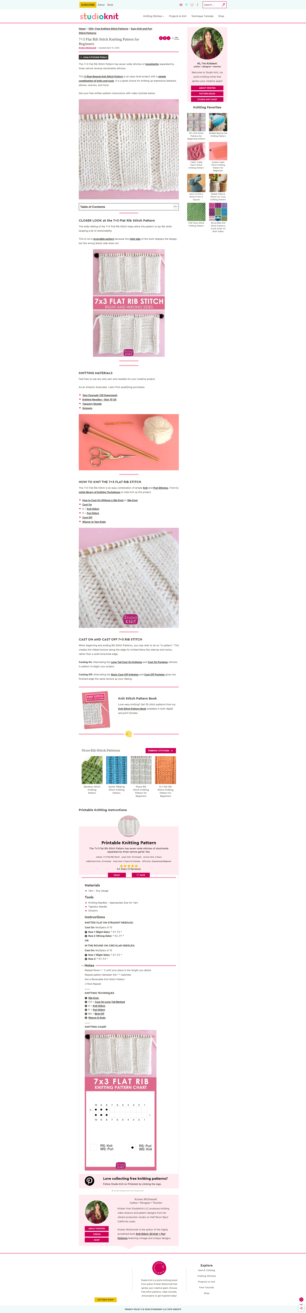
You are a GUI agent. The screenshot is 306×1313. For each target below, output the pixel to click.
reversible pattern (103, 238)
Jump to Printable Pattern (95, 57)
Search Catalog (206, 1270)
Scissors (87, 408)
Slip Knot (132, 500)
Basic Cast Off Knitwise (125, 674)
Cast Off (87, 517)
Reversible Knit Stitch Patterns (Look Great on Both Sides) (218, 227)
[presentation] (92, 770)
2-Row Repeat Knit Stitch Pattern (103, 76)
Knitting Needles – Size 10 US (99, 399)
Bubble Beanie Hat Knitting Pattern (218, 134)
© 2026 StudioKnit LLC (154, 1309)
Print (117, 875)
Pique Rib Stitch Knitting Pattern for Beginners (141, 791)
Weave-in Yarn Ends (94, 521)
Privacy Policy (133, 1309)
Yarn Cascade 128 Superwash (99, 395)
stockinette (152, 64)
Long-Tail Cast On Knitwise (126, 662)
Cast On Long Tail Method (110, 1001)
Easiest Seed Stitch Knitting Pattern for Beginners (218, 166)
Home (82, 28)
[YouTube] (181, 4)
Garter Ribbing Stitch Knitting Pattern (116, 790)
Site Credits (174, 1309)
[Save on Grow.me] (168, 38)
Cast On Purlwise (158, 662)
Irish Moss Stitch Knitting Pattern (196, 224)
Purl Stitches (160, 487)
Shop (221, 16)
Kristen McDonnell (87, 48)
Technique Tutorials (202, 16)
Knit (145, 487)
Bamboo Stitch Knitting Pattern (92, 790)
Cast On (87, 504)
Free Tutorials (206, 1287)
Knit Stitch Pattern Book (132, 708)
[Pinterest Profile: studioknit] (91, 1181)
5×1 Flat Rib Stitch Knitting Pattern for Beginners (165, 791)
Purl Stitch (93, 513)
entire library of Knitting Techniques (99, 492)
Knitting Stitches (206, 1276)
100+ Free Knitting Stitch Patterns (108, 28)
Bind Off (99, 1013)
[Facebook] (197, 4)
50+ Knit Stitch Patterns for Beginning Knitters (196, 136)
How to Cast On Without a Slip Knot (103, 500)
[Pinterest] (186, 4)
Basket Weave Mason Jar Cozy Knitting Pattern (218, 197)
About (101, 4)
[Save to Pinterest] (161, 38)
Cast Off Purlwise (154, 674)
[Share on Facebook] (165, 38)
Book (110, 4)
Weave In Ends (97, 1017)
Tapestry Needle (92, 403)
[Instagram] (192, 4)
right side (135, 238)
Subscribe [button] (88, 4)
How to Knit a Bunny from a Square (196, 197)
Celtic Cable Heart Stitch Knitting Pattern (196, 165)
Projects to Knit (177, 16)
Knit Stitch (93, 508)
